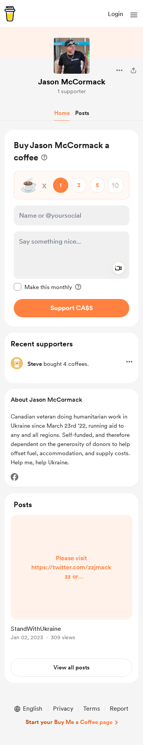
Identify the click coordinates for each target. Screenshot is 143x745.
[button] (133, 14)
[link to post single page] (71, 579)
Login (115, 14)
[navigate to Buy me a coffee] (10, 13)
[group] (71, 582)
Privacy (63, 708)
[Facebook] (14, 477)
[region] (71, 228)
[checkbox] (43, 287)
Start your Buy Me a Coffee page (69, 722)
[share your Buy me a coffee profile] (133, 70)
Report (119, 708)
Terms (91, 708)
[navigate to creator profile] (72, 56)
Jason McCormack (71, 81)
